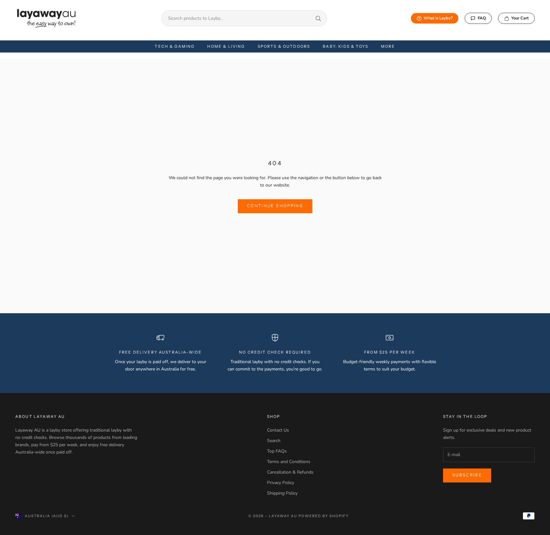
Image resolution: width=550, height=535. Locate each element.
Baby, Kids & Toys (345, 46)
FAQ (482, 18)
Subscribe (467, 475)
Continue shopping (275, 206)
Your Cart (520, 18)
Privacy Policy (280, 483)
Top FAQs (277, 451)
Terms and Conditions (288, 462)
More (388, 46)
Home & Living (226, 46)
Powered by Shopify (324, 516)
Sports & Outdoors (284, 46)
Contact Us (278, 430)
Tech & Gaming (174, 46)
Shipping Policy (282, 493)
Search (273, 441)
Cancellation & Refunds (290, 472)
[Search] (318, 18)
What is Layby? (438, 18)
